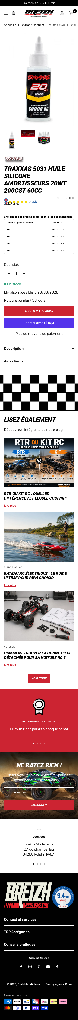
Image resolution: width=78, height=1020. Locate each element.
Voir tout (39, 678)
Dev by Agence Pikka (59, 984)
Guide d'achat (13, 567)
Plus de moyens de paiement (39, 333)
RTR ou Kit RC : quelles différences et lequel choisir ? (35, 496)
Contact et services (20, 919)
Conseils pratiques (19, 944)
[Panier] (71, 13)
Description (14, 348)
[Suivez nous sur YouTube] (48, 966)
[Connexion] (62, 13)
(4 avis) (33, 201)
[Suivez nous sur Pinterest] (39, 966)
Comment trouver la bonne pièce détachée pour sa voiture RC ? (37, 655)
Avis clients (14, 361)
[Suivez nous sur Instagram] (30, 966)
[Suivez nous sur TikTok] (57, 966)
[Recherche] (13, 13)
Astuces (9, 647)
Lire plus (10, 505)
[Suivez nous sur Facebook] (21, 966)
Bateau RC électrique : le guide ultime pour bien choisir (35, 575)
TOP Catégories (17, 932)
